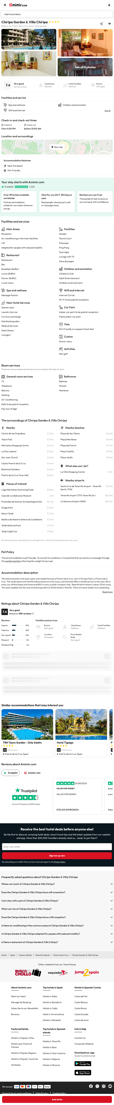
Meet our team (18, 996)
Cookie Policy (59, 1093)
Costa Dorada (81, 1014)
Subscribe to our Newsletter (24, 1008)
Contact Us (80, 1038)
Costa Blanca (81, 1002)
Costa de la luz (82, 1020)
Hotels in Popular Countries (24, 1059)
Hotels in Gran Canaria (54, 1053)
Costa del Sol (81, 996)
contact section (13, 561)
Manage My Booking (21, 1002)
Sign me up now (57, 855)
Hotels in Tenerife (51, 1041)
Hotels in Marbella (52, 1020)
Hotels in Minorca (51, 1065)
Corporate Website (84, 1043)
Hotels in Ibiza (49, 1047)
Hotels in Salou (50, 996)
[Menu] (5, 5)
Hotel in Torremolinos (53, 1014)
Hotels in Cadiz (50, 1008)
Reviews (15, 1014)
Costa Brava (81, 1008)
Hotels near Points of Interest (21, 1045)
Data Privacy (42, 1093)
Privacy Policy (59, 862)
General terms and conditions (16, 1093)
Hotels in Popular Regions (23, 1053)
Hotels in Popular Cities (22, 1038)
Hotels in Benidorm (52, 1002)
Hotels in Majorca (51, 1059)
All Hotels (16, 1065)
